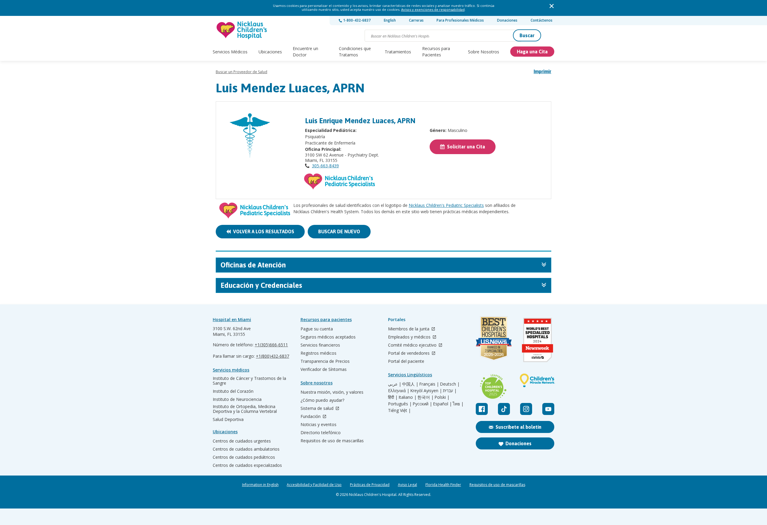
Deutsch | (450, 384)
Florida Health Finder (443, 484)
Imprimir (542, 71)
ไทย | (458, 403)
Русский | (422, 403)
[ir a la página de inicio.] (242, 30)
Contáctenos (541, 20)
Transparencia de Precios (325, 361)
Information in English (260, 484)
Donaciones (507, 20)
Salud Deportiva (228, 419)
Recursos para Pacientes (436, 52)
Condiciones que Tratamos (355, 52)
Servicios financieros (320, 345)
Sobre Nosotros (483, 52)
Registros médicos (318, 353)
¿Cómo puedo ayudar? (322, 400)
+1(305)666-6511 (271, 345)
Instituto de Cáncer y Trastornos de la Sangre (249, 381)
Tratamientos (398, 52)
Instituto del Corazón (233, 391)
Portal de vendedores (409, 353)
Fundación (311, 416)
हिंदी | (393, 397)
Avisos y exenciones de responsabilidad (433, 9)
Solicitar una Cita (465, 146)
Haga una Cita (532, 51)
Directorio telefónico (321, 432)
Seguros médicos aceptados (328, 337)
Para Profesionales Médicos (460, 20)
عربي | (394, 384)
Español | (442, 403)
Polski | (441, 397)
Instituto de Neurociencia (237, 399)
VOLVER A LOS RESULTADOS (262, 231)
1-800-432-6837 (356, 20)
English (390, 20)
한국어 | (425, 397)
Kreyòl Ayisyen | (426, 390)
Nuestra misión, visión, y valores (332, 392)
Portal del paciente (406, 361)
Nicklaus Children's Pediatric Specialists (446, 205)
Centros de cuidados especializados (247, 465)
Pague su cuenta (317, 329)
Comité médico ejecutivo (413, 345)
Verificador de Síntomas (324, 369)
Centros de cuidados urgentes (242, 441)
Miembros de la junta (409, 329)
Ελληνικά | (398, 390)
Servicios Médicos (230, 52)
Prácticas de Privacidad (369, 484)
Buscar (527, 35)
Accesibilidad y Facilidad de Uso (314, 484)
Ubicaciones (270, 52)
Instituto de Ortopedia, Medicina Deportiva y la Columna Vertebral (245, 409)
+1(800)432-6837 (272, 356)
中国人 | (410, 384)
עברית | (450, 390)
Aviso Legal (407, 484)
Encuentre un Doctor (305, 52)
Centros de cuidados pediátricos (244, 457)
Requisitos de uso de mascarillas (332, 440)
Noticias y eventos (318, 424)
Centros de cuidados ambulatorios (246, 449)
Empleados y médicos (410, 337)
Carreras (416, 20)
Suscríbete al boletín (518, 427)
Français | (429, 384)
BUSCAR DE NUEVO (339, 231)
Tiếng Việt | (399, 410)
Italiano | (407, 397)
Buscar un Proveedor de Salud (241, 71)
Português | (400, 403)
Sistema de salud (318, 408)
